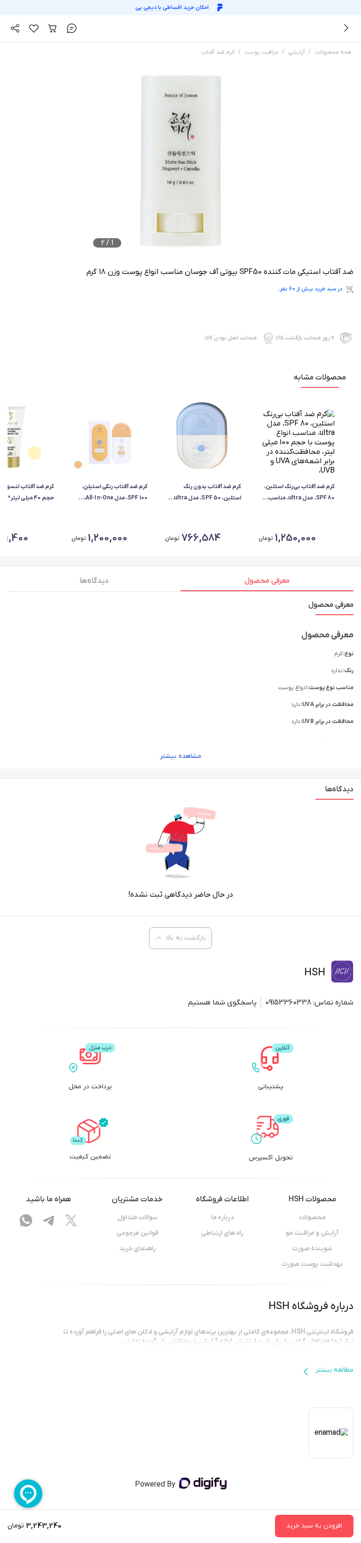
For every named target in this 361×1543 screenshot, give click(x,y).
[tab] (266, 583)
